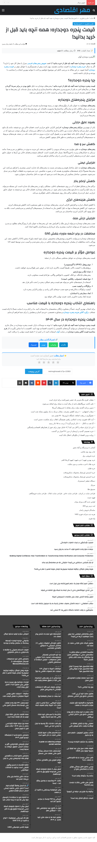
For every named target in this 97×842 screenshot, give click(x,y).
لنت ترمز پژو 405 (89, 506)
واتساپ (53, 345)
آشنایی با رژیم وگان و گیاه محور (84, 448)
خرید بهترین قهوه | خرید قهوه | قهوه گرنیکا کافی (78, 460)
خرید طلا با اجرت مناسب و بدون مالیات (81, 464)
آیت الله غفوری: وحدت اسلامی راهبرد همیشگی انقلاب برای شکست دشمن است (64, 419)
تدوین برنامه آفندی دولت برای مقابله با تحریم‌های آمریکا (65, 3)
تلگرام (63, 345)
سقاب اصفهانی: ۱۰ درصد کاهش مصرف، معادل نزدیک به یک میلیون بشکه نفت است (62, 412)
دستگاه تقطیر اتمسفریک (86, 481)
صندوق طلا (91, 489)
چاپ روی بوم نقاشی (88, 452)
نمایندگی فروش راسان (87, 510)
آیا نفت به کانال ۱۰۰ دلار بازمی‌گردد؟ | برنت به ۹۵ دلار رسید (71, 423)
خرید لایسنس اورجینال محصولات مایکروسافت (79, 473)
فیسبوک (34, 345)
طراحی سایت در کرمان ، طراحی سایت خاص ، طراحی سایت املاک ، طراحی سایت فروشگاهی (62, 493)
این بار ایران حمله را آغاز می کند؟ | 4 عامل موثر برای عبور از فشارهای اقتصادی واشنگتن (60, 427)
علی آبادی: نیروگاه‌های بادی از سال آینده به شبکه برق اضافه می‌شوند (68, 404)
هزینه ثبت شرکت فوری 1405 (85, 514)
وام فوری (92, 518)
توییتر (43, 345)
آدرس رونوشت (33, 371)
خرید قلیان (91, 468)
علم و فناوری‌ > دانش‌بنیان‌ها (79, 18)
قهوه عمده (91, 498)
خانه (92, 18)
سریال (93, 485)
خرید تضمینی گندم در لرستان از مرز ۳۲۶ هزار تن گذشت (73, 431)
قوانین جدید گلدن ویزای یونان (84, 502)
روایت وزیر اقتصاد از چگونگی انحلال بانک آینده (76, 435)
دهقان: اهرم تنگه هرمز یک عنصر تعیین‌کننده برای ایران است (71, 400)
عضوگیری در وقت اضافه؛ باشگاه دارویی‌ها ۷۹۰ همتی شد (73, 416)
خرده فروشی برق (89, 456)
